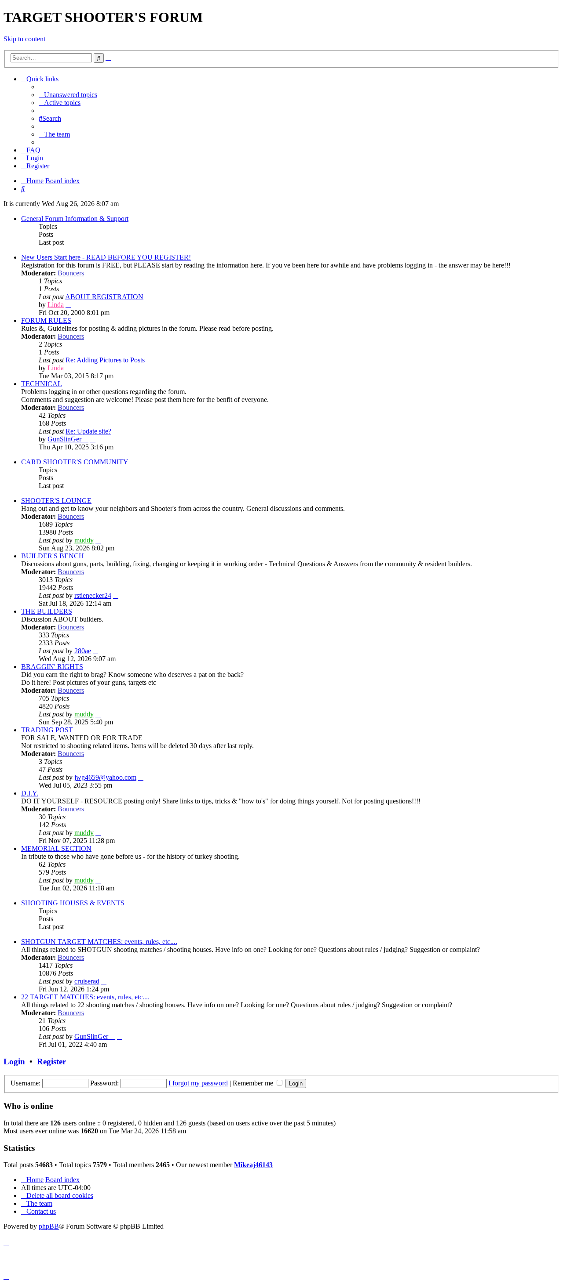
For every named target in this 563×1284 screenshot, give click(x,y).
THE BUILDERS (46, 611)
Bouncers (71, 273)
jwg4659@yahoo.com (105, 777)
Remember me (254, 1083)
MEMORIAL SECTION (56, 848)
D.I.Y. (29, 793)
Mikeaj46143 (253, 1164)
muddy (84, 540)
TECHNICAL (41, 383)
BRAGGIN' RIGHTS (52, 666)
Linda (56, 304)
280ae (82, 651)
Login (14, 1061)
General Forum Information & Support (74, 218)
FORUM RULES (46, 320)
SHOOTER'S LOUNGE (56, 500)
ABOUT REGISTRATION (104, 296)
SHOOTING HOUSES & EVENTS (72, 903)
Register (51, 1061)
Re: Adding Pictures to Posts (105, 360)
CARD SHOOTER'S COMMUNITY (74, 462)
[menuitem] (68, 94)
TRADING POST (47, 730)
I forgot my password (198, 1083)
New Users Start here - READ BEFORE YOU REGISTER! (106, 257)
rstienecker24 (92, 595)
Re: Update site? (88, 431)
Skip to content (24, 39)
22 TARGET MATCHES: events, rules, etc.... (85, 997)
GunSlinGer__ (68, 439)
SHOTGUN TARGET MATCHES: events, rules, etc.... (99, 941)
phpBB (49, 1226)
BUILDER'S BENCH (52, 556)
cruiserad (86, 981)
